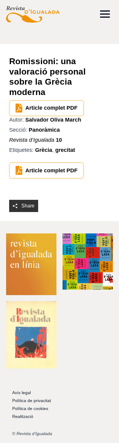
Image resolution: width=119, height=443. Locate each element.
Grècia (43, 150)
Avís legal (21, 392)
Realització (22, 416)
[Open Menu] (105, 14)
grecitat (65, 150)
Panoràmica (44, 130)
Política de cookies (30, 408)
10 (35, 140)
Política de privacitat (31, 400)
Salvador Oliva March (53, 120)
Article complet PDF (51, 108)
